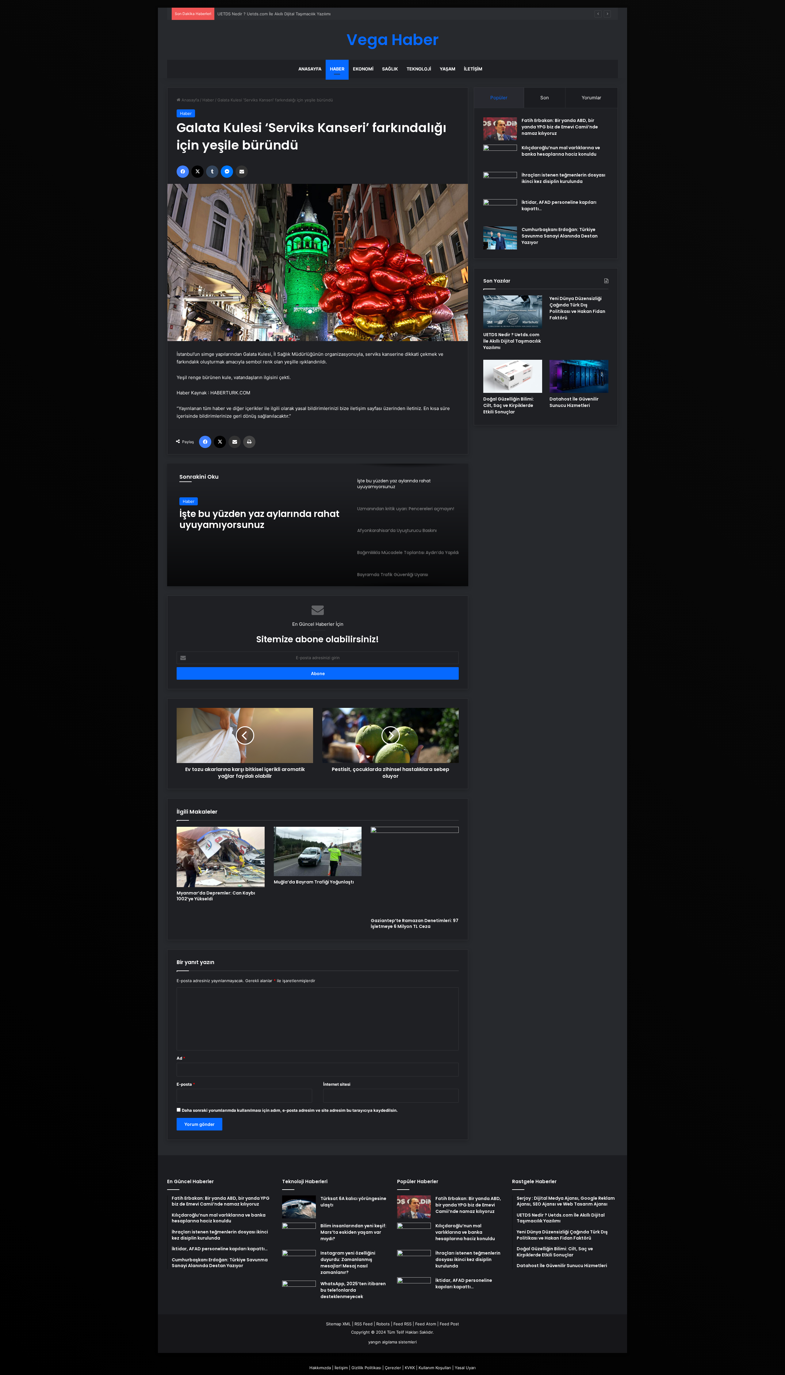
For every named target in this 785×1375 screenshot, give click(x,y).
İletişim (473, 68)
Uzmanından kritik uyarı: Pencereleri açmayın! (236, 521)
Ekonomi (363, 68)
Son (544, 98)
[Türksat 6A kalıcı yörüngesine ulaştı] (299, 1206)
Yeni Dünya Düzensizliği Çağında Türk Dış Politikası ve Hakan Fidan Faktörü (288, 13)
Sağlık (390, 68)
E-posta (186, 1084)
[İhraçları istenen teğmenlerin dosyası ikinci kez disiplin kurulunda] (500, 183)
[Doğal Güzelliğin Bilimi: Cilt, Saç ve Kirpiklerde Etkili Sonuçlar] (512, 376)
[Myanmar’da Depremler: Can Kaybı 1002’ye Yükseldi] (221, 857)
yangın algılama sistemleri (392, 1341)
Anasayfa (309, 68)
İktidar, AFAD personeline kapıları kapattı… (463, 1283)
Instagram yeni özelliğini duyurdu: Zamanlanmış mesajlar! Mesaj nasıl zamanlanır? (347, 1262)
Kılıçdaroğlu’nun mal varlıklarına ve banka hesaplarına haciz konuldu (561, 151)
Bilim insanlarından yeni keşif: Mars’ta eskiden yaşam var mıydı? (353, 1232)
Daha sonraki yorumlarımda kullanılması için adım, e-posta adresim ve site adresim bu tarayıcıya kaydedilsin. (290, 1110)
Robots (383, 1323)
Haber (337, 68)
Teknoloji (419, 68)
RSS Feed (363, 1323)
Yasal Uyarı (465, 1367)
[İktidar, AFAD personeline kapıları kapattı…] (500, 210)
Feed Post (449, 1323)
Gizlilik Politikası (366, 1367)
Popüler (498, 98)
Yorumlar (591, 98)
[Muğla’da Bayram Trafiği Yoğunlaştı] (318, 851)
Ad (181, 1058)
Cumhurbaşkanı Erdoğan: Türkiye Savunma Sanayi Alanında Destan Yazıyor (560, 235)
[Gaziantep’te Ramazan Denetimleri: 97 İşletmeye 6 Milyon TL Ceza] (415, 871)
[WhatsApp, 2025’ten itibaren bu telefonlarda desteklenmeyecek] (299, 1292)
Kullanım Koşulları (435, 1367)
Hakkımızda (320, 1367)
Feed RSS (402, 1323)
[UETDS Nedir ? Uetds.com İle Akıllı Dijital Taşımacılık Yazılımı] (512, 312)
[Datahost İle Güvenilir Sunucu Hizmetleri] (579, 376)
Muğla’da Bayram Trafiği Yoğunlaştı (314, 882)
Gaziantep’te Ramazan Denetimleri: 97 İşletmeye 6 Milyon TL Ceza (414, 923)
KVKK (410, 1367)
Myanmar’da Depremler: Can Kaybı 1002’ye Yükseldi (216, 896)
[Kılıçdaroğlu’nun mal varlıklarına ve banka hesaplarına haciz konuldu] (500, 156)
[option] (317, 525)
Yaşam (447, 68)
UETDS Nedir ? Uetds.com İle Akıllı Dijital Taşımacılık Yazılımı (512, 341)
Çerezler (393, 1367)
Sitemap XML (338, 1323)
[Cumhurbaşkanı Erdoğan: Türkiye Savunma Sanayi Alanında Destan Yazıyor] (500, 237)
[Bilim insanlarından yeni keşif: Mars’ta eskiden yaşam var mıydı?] (299, 1234)
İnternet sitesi (336, 1084)
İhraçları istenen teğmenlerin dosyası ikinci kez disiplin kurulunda (563, 178)
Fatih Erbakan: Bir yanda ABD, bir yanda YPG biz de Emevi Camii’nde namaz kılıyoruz (560, 126)
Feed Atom (425, 1323)
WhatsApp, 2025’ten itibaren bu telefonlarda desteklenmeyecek (353, 1290)
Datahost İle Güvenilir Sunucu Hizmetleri (574, 402)
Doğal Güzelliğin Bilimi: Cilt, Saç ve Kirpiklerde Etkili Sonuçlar (508, 405)
